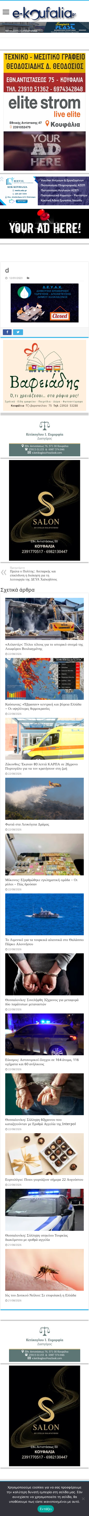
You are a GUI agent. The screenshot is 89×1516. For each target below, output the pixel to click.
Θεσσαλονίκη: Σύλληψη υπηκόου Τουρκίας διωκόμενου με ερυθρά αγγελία (36, 1237)
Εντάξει (46, 1509)
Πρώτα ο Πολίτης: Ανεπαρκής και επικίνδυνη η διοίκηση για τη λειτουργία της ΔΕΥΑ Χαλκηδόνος (33, 573)
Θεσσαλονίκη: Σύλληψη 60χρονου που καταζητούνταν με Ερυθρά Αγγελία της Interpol (40, 1122)
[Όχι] (83, 1498)
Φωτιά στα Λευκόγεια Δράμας (27, 824)
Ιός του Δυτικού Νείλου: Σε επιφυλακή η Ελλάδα (40, 1295)
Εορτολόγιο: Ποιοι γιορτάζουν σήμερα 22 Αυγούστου (44, 1179)
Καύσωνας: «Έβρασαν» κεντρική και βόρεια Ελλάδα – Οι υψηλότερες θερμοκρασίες (43, 706)
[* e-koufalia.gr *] (44, 13)
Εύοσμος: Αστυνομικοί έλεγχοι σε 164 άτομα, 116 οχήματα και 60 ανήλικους (42, 1062)
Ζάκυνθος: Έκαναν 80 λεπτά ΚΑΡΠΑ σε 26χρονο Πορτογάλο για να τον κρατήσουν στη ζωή (41, 766)
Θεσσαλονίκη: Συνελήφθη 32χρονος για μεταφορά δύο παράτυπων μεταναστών (42, 1002)
